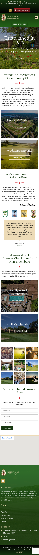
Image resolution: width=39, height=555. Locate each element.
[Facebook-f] (10, 10)
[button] (36, 17)
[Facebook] (3, 481)
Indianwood (13, 16)
